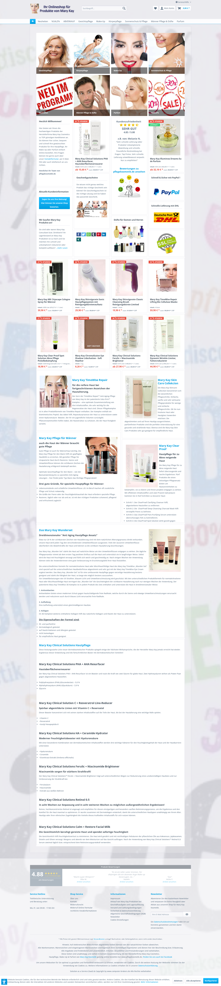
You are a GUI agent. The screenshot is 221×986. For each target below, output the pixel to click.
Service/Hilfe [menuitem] (183, 2)
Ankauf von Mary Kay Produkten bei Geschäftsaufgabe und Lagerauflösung (127, 903)
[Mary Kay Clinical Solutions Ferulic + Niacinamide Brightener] (129, 334)
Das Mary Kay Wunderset (56, 530)
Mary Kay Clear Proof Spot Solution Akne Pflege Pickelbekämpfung (51, 358)
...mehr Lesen (62, 248)
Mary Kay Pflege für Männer (57, 438)
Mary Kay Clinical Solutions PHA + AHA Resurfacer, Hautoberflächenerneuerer (91, 161)
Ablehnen (178, 980)
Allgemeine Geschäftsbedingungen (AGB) (128, 913)
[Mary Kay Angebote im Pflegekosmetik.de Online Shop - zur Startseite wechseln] (52, 10)
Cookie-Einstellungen (119, 920)
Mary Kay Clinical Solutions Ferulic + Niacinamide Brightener (126, 358)
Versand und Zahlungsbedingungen (126, 907)
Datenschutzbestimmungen (166, 922)
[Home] (33, 21)
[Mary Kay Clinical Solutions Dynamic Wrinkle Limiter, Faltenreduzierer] (166, 334)
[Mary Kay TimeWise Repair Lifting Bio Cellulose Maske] (166, 277)
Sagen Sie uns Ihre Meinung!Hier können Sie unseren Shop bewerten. (54, 203)
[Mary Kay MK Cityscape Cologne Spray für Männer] (54, 277)
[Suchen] (124, 8)
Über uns (74, 898)
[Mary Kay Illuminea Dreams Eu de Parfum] (166, 137)
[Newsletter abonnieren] (187, 914)
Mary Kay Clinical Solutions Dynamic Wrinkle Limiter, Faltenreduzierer (164, 358)
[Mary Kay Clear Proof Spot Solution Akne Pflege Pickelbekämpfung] (54, 334)
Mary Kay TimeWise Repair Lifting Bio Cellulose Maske (163, 300)
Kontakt (73, 901)
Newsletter (115, 917)
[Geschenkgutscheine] (91, 209)
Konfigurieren (211, 980)
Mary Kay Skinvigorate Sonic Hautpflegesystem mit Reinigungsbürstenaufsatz (89, 302)
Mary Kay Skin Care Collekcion (168, 381)
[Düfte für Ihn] (129, 247)
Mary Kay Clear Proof (169, 447)
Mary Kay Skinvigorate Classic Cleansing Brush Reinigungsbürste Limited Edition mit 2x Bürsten (128, 302)
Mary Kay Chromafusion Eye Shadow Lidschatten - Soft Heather (89, 358)
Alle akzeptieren (193, 980)
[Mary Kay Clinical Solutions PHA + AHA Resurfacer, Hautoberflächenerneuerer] (92, 137)
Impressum (115, 898)
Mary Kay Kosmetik (88, 957)
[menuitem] (104, 8)
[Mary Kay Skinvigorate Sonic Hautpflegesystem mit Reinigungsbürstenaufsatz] (92, 277)
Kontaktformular (52, 159)
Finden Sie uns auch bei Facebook (157, 957)
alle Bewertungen (46, 880)
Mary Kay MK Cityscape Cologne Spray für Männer (54, 300)
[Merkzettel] (155, 8)
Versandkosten (99, 939)
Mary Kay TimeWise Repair (90, 380)
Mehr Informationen (149, 982)
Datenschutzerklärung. (148, 965)
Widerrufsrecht (76, 904)
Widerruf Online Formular (81, 907)
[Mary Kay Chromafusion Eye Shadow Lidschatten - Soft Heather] (92, 334)
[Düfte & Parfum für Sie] (129, 232)
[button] (78, 234)
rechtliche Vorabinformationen (83, 911)
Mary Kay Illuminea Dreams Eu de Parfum (165, 160)
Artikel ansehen (83, 881)
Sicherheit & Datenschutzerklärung (125, 911)
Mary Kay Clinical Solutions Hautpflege (64, 645)
